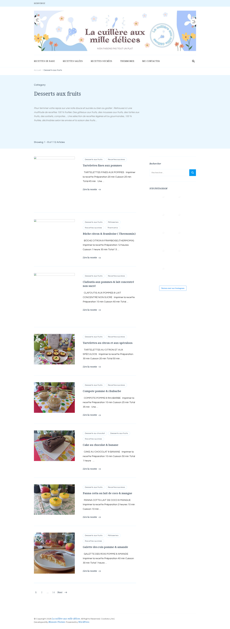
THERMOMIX (127, 61)
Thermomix (112, 228)
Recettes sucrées (116, 159)
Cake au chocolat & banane (100, 445)
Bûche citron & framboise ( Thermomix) (109, 233)
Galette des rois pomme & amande (105, 547)
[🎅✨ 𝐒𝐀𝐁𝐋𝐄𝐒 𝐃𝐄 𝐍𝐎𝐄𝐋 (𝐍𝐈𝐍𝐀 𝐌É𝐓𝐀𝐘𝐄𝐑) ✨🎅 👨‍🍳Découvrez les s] (157, 256)
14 (54, 592)
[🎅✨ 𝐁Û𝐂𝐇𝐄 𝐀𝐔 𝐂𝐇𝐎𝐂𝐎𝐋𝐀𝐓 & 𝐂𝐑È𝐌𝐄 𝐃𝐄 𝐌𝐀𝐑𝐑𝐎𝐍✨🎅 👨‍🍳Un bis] (173, 238)
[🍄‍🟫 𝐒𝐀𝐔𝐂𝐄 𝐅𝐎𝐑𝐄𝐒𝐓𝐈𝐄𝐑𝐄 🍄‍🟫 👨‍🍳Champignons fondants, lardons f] (157, 220)
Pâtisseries (113, 222)
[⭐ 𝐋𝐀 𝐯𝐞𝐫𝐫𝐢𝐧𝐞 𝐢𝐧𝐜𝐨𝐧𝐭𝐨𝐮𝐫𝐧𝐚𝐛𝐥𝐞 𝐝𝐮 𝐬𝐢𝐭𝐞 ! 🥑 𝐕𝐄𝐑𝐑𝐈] (157, 238)
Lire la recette (90, 189)
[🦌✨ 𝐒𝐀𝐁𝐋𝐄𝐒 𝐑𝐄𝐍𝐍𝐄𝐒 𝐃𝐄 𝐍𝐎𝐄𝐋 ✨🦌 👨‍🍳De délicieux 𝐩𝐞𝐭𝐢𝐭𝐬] (173, 256)
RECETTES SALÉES (73, 61)
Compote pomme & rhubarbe (102, 391)
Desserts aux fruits (93, 159)
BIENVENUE (39, 3)
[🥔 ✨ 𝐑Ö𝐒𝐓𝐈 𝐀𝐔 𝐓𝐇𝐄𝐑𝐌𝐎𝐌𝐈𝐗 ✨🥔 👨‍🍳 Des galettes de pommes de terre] (157, 274)
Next (59, 592)
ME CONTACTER (151, 61)
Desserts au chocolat (95, 433)
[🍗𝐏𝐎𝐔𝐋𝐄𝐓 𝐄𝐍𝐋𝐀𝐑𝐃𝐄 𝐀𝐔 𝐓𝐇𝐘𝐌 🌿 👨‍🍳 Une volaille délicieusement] (173, 220)
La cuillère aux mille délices (66, 618)
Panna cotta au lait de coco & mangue (107, 493)
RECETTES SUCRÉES (101, 61)
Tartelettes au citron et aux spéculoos (107, 343)
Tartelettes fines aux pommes (102, 165)
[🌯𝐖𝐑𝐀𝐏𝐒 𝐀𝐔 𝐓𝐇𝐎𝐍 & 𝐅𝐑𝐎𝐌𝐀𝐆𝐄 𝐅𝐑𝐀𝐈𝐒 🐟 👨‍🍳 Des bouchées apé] (173, 202)
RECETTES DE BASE (44, 61)
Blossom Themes (56, 621)
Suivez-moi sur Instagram (172, 288)
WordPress (83, 621)
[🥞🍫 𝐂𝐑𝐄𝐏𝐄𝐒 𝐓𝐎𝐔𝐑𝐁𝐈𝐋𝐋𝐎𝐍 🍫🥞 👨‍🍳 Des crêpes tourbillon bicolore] (157, 202)
